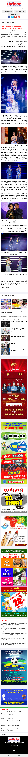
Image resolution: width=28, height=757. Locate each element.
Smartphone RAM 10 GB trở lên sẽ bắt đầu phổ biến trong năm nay (13, 712)
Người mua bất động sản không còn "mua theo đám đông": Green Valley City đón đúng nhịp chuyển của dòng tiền (13, 639)
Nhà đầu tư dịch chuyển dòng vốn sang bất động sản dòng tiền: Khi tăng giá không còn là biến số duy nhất (14, 634)
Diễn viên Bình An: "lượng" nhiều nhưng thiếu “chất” (17, 343)
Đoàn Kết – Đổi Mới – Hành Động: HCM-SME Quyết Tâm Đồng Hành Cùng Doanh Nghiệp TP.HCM (13, 644)
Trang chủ (3, 734)
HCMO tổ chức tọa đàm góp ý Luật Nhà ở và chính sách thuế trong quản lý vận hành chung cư (13, 629)
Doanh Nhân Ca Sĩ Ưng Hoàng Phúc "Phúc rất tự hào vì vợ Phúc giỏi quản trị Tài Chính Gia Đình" (18, 330)
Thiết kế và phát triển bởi (12, 755)
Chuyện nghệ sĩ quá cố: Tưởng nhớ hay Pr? (19, 322)
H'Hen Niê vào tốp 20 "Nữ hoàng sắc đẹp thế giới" (18, 350)
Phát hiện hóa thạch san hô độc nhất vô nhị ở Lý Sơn (11, 720)
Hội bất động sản (20, 11)
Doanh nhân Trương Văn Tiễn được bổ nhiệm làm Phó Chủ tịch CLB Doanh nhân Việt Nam (19, 337)
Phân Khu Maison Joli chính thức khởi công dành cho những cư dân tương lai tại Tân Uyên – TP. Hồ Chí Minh (14, 624)
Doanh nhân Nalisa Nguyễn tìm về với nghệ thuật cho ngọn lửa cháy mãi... (13, 311)
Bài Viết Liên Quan (8, 295)
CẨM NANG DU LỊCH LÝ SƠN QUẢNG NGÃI (9, 729)
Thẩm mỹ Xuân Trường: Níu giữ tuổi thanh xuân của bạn (12, 716)
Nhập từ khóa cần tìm (23, 9)
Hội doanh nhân (8, 11)
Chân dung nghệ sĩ (8, 22)
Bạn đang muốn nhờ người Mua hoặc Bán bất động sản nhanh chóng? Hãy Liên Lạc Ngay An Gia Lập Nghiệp (13, 725)
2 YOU (19, 755)
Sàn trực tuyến (14, 14)
